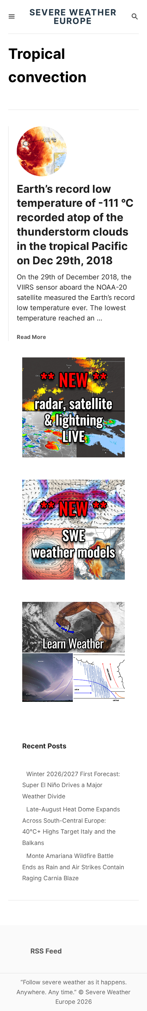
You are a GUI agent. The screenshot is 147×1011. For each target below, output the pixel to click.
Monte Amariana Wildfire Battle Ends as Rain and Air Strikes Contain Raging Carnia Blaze (73, 867)
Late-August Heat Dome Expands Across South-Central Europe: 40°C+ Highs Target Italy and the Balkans (71, 826)
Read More (31, 336)
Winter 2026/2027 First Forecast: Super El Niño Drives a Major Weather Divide (71, 785)
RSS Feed (46, 951)
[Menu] (11, 17)
